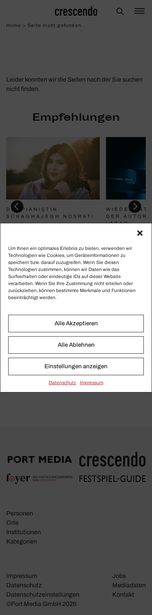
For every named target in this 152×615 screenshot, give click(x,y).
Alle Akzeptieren (76, 323)
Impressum (91, 382)
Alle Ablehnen (76, 345)
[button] (140, 233)
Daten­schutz (62, 382)
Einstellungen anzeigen (76, 366)
